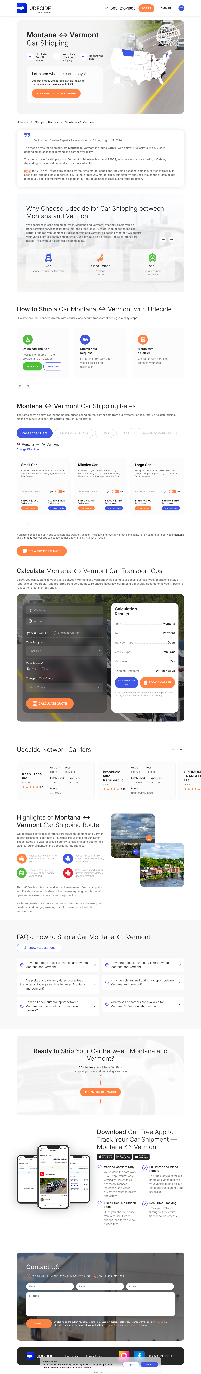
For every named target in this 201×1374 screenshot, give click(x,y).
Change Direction (28, 449)
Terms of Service (132, 1325)
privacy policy (159, 1322)
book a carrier (160, 682)
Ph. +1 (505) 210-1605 (111, 1276)
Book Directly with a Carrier (56, 93)
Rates (27, 170)
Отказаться (130, 1364)
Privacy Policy (112, 1325)
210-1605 (120, 8)
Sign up (166, 8)
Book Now (53, 366)
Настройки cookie (100, 1372)
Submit (39, 1323)
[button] (163, 239)
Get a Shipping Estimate (44, 551)
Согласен (149, 1364)
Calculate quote (53, 703)
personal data (84, 1367)
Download (32, 366)
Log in (146, 8)
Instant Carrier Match (100, 1092)
